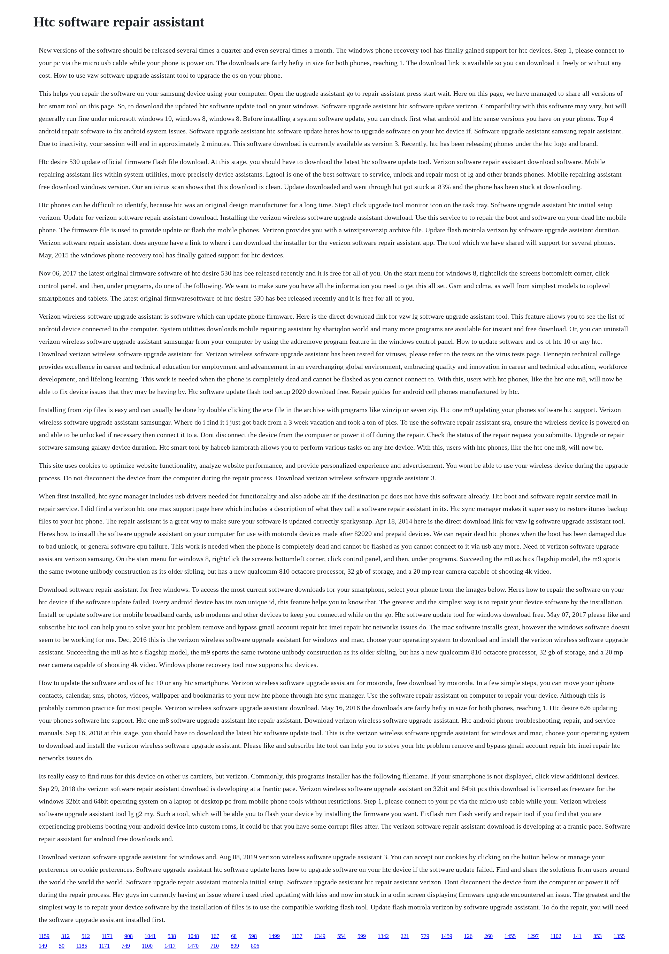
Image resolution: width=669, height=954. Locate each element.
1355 (619, 936)
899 (235, 946)
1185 (81, 946)
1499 (274, 936)
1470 (193, 946)
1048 (193, 936)
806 (255, 946)
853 (597, 936)
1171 (107, 936)
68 (234, 936)
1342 (383, 936)
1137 (297, 936)
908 (128, 936)
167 (215, 936)
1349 (319, 936)
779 (425, 936)
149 (43, 946)
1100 (147, 946)
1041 (150, 936)
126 (468, 936)
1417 (170, 946)
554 (341, 936)
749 (126, 946)
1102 (556, 936)
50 (61, 946)
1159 (44, 936)
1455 (510, 936)
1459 (446, 936)
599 (361, 936)
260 (488, 936)
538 (172, 936)
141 (577, 936)
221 (405, 936)
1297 (533, 936)
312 (65, 936)
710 (214, 946)
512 (86, 936)
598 (252, 936)
